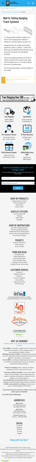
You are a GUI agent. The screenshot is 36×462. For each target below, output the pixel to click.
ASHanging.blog (19, 254)
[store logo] (12, 3)
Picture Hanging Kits (19, 203)
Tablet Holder (19, 217)
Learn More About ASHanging (11, 394)
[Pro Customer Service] (9, 128)
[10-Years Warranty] (27, 128)
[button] (28, 3)
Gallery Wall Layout (19, 256)
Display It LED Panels (19, 242)
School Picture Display (19, 235)
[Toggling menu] (3, 3)
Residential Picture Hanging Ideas (19, 231)
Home (4, 12)
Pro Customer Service (9, 134)
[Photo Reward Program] (9, 146)
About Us (19, 276)
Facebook (19, 425)
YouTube (19, 431)
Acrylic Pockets (19, 246)
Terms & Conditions (19, 278)
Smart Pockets (19, 244)
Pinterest (19, 429)
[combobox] (18, 8)
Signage (19, 216)
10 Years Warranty (27, 134)
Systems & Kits (16, 12)
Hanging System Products (19, 201)
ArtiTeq (29, 297)
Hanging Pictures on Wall (19, 262)
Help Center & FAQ (19, 282)
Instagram (19, 427)
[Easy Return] (27, 110)
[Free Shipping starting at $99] (18, 98)
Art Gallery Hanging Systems (19, 227)
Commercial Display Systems (19, 229)
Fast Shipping (9, 116)
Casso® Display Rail (19, 214)
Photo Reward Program (9, 152)
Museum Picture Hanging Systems (19, 233)
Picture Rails (19, 205)
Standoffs (19, 219)
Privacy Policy (17, 173)
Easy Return (27, 116)
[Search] (33, 8)
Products (8, 12)
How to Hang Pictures (19, 258)
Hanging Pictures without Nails (19, 264)
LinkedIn (19, 433)
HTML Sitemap (19, 283)
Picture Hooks (19, 207)
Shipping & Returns (19, 274)
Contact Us (19, 272)
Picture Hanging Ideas (19, 260)
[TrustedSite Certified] (19, 335)
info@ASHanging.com (19, 415)
